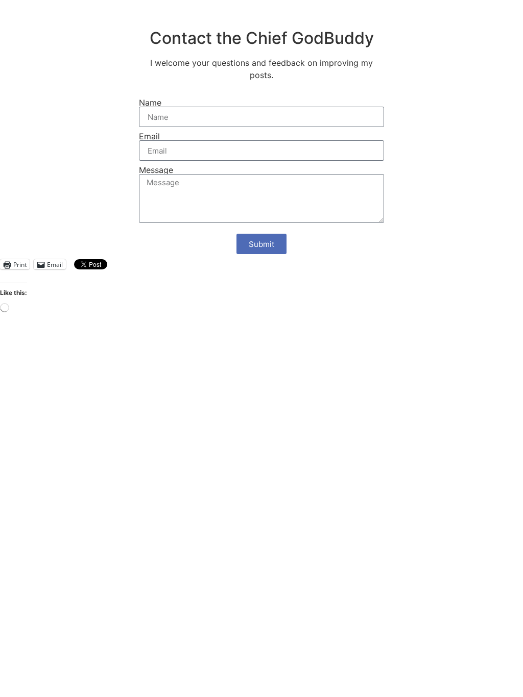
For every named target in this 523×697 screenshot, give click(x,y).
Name (150, 102)
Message (156, 170)
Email (149, 136)
